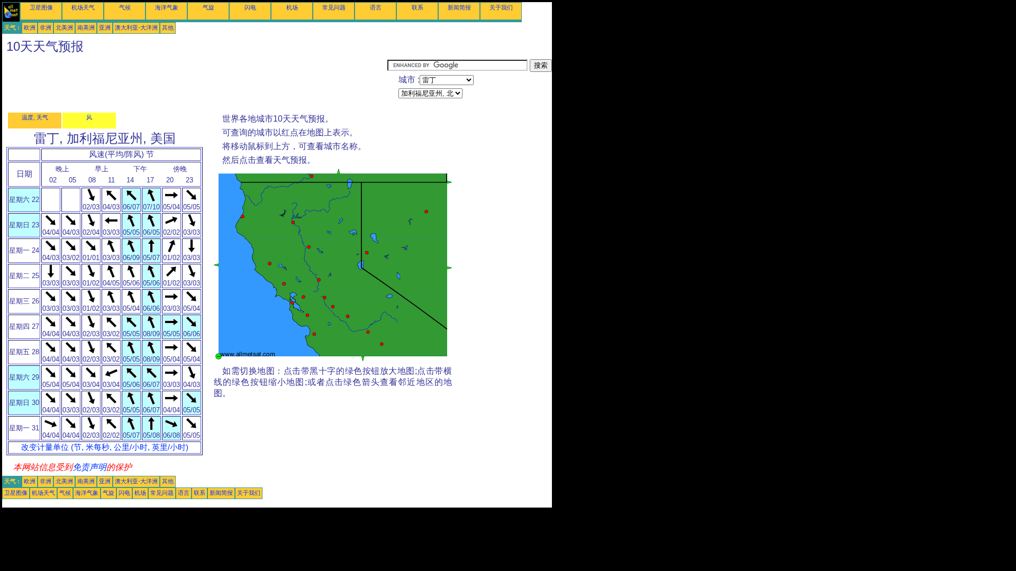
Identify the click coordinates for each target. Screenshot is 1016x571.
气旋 (208, 7)
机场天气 (83, 7)
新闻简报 (459, 7)
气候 (125, 7)
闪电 (250, 7)
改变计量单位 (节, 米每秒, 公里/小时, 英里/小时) (104, 447)
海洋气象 (166, 7)
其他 (168, 27)
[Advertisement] (194, 83)
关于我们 (501, 7)
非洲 (45, 27)
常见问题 (334, 7)
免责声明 (89, 467)
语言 (376, 7)
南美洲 (86, 27)
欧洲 (29, 27)
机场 (292, 7)
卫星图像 (41, 7)
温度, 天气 (35, 117)
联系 (417, 7)
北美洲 (64, 27)
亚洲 (105, 27)
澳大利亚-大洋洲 (136, 27)
